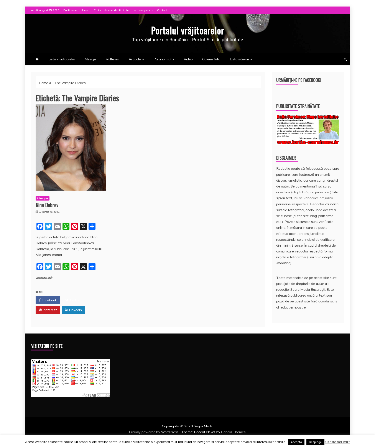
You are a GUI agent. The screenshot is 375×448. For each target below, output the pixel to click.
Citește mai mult (44, 277)
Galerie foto (211, 59)
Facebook (49, 300)
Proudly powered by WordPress (154, 432)
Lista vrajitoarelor (61, 59)
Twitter (74, 300)
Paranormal (162, 59)
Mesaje (90, 59)
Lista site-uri (239, 59)
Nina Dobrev (47, 205)
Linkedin (75, 310)
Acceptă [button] (296, 442)
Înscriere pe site (143, 10)
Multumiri (112, 59)
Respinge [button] (315, 442)
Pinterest (49, 310)
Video (188, 59)
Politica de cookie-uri (76, 10)
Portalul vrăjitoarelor (187, 30)
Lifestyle (42, 198)
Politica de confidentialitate (111, 10)
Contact (162, 10)
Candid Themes (233, 432)
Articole (135, 59)
